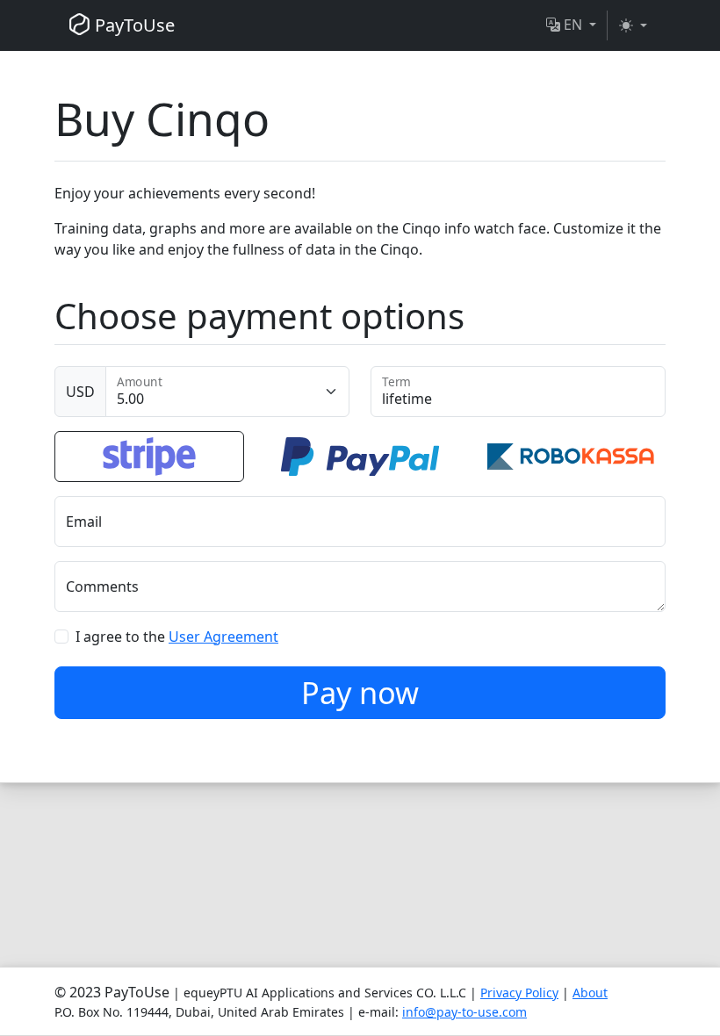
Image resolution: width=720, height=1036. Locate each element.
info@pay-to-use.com (464, 1012)
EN (573, 24)
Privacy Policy (519, 992)
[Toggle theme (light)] (633, 25)
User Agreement (223, 636)
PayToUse (132, 25)
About (590, 992)
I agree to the (177, 636)
